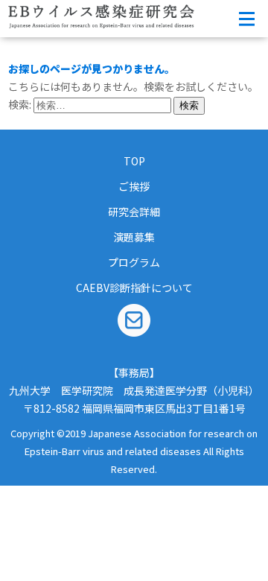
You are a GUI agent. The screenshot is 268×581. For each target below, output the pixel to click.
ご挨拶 (134, 186)
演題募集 (134, 236)
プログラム (134, 262)
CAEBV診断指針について (134, 287)
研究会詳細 (134, 211)
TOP (134, 160)
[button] (246, 18)
